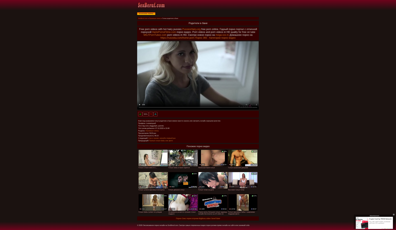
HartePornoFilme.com (164, 32)
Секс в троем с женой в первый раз (162, 138)
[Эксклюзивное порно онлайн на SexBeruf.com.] (151, 5)
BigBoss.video (205, 218)
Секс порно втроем (190, 218)
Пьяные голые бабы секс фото (161, 141)
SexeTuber (215, 218)
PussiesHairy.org (191, 29)
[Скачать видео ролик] (155, 114)
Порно (178, 218)
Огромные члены (152, 131)
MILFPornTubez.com (155, 34)
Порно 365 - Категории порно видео (215, 37)
